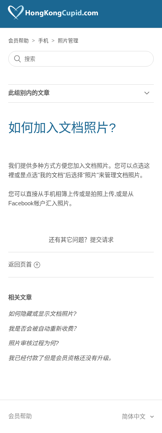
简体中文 (134, 416)
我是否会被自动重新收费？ (43, 328)
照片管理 (68, 40)
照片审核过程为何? (33, 343)
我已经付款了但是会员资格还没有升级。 (61, 358)
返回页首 (20, 264)
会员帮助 (18, 40)
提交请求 (102, 239)
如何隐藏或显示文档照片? (42, 313)
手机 (43, 40)
